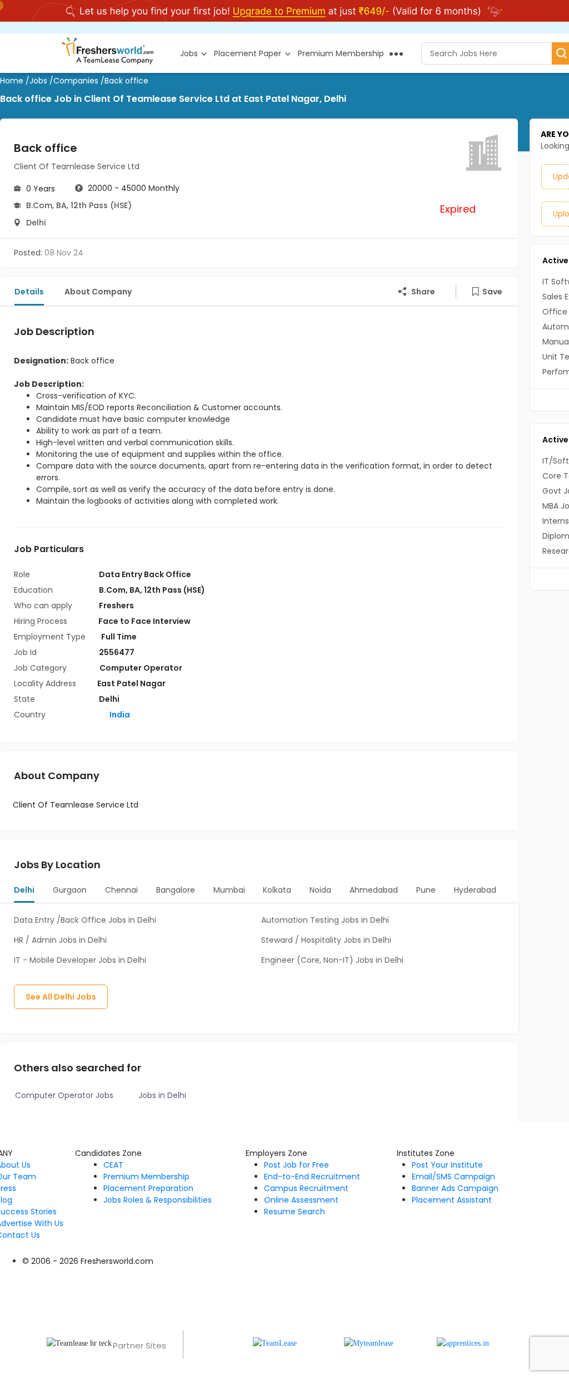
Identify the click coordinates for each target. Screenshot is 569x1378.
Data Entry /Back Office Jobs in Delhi (85, 920)
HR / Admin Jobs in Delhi (60, 940)
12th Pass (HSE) (101, 205)
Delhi (36, 222)
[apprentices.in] (463, 1342)
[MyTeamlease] (368, 1342)
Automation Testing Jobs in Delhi (325, 920)
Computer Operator (140, 667)
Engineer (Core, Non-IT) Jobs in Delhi (332, 960)
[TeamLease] (275, 1342)
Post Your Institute (447, 1164)
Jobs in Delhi (162, 1095)
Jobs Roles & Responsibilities (157, 1199)
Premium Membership (146, 1176)
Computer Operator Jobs (64, 1095)
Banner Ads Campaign (455, 1188)
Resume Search (294, 1211)
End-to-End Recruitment (312, 1176)
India (119, 714)
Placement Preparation (148, 1188)
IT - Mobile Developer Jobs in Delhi (80, 960)
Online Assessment (301, 1199)
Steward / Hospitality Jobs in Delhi (326, 940)
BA (61, 205)
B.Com (39, 205)
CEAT (113, 1164)
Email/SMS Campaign (453, 1176)
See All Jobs (61, 996)
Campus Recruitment (306, 1188)
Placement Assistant (452, 1199)
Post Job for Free (296, 1164)
